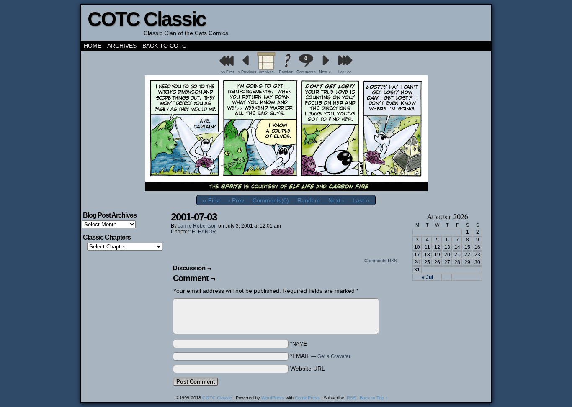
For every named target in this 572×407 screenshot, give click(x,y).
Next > (325, 72)
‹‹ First (211, 200)
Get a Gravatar (333, 356)
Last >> (344, 72)
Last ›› (361, 200)
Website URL (307, 368)
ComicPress (307, 397)
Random (286, 72)
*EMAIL (320, 356)
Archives (122, 45)
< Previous (247, 72)
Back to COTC (164, 45)
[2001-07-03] (286, 189)
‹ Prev (236, 200)
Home (92, 45)
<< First (227, 72)
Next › (336, 200)
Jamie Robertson (197, 226)
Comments (305, 65)
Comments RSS (380, 260)
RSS (351, 397)
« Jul (427, 277)
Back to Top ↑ (374, 397)
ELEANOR (204, 232)
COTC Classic (147, 19)
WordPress (272, 397)
